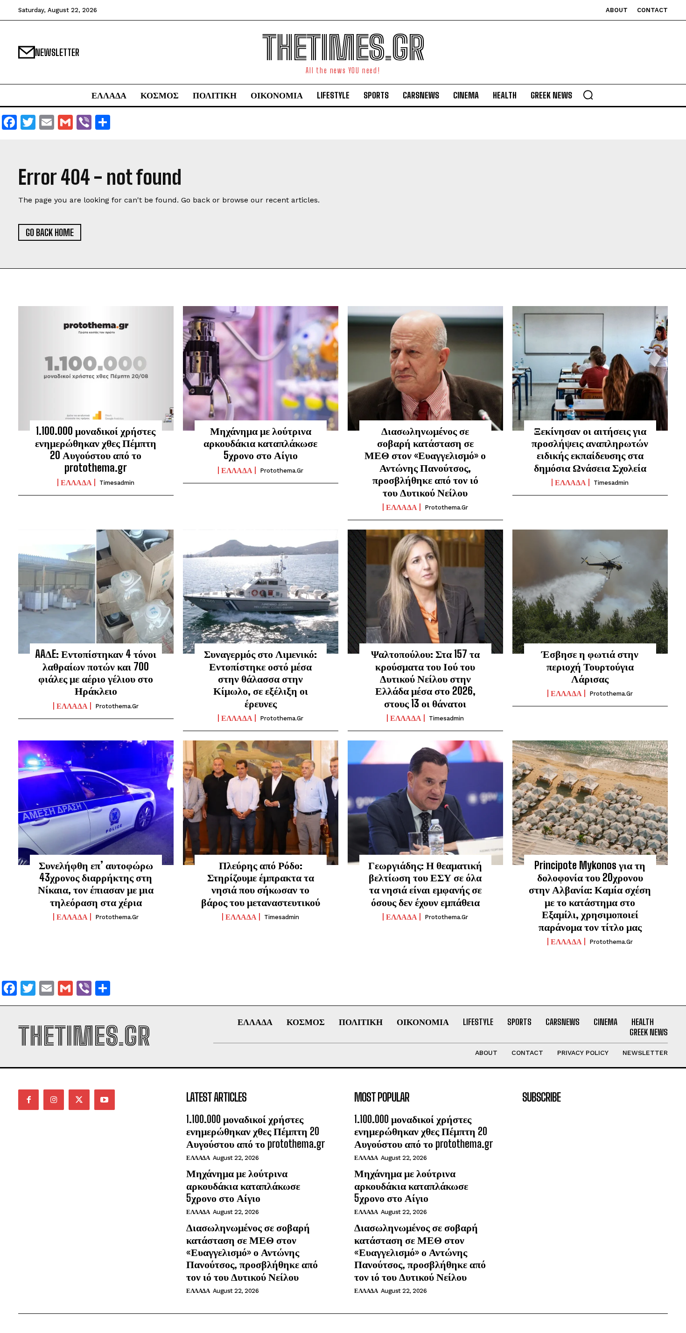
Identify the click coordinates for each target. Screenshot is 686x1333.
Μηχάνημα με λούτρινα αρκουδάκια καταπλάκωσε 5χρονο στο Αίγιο (260, 443)
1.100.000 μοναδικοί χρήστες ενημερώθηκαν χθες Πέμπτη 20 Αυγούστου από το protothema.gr (95, 449)
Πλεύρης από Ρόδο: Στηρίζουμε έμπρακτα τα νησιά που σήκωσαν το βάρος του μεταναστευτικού (260, 883)
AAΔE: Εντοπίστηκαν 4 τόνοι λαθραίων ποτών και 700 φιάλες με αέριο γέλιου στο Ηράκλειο (95, 672)
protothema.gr (281, 470)
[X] (79, 1099)
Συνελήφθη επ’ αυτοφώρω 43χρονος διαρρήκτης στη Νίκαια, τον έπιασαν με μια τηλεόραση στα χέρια (96, 883)
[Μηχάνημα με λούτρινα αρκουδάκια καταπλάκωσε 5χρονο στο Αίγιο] (260, 368)
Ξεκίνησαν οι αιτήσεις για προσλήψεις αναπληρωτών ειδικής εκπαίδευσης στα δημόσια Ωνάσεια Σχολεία (590, 449)
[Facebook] (28, 1099)
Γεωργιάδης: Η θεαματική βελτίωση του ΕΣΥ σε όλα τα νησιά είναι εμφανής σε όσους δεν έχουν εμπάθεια (425, 883)
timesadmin (116, 482)
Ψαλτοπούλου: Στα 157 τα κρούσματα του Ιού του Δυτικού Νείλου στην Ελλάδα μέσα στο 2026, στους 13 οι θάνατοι (425, 679)
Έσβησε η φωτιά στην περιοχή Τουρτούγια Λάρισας (589, 666)
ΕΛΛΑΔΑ (76, 482)
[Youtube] (104, 1099)
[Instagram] (53, 1099)
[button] (588, 95)
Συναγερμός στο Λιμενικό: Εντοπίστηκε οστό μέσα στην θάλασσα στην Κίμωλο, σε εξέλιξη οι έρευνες (260, 679)
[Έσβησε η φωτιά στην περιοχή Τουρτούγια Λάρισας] (590, 592)
